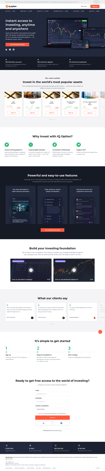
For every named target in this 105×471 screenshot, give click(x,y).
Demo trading (30, 468)
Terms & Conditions (20, 468)
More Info (76, 2)
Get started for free (17, 44)
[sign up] (100, 332)
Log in (60, 430)
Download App (46, 468)
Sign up (13, 112)
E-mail (37, 390)
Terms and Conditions (50, 413)
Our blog (38, 468)
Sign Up (94, 6)
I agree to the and (52, 413)
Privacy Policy (62, 413)
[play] (31, 270)
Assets (54, 468)
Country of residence (42, 406)
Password (38, 398)
